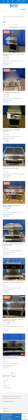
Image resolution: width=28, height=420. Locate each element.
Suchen (13, 376)
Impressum (5, 411)
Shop (9, 16)
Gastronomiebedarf (7, 387)
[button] (22, 9)
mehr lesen (6, 64)
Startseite (5, 16)
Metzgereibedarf (7, 385)
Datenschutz (6, 408)
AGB (4, 413)
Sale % (4, 382)
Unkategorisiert (6, 380)
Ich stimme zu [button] (24, 417)
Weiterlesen (9, 419)
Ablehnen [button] (17, 416)
